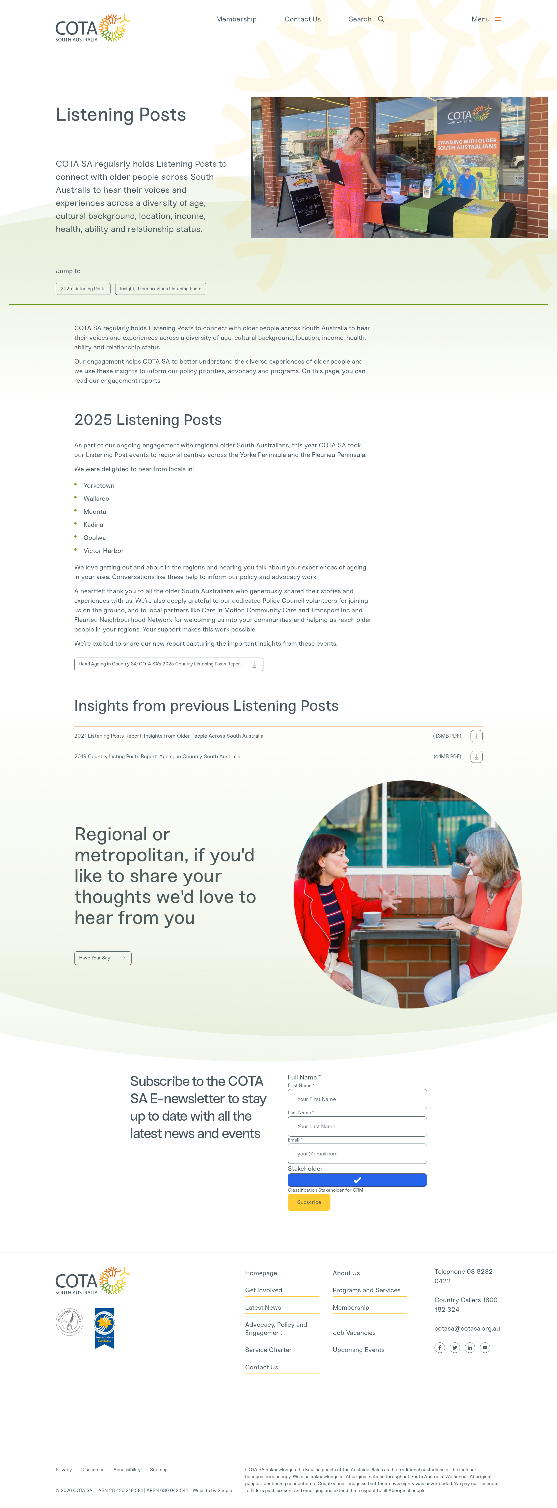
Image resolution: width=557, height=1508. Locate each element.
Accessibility (127, 1469)
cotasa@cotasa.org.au (467, 1328)
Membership (236, 19)
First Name (301, 1085)
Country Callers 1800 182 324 (466, 1304)
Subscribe (309, 1202)
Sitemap (159, 1469)
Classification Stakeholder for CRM (325, 1190)
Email (295, 1140)
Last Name (301, 1112)
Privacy (64, 1469)
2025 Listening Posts (83, 288)
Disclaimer (92, 1469)
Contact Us (303, 19)
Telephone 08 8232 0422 (464, 1276)
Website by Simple (212, 1490)
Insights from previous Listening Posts (160, 288)
